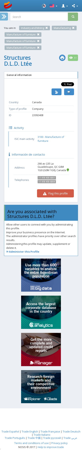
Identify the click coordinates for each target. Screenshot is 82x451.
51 (75, 57)
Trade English (30, 431)
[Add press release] (69, 91)
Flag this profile (57, 193)
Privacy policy (59, 443)
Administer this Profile (23, 251)
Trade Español (10, 431)
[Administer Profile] (57, 91)
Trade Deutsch (71, 431)
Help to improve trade (51, 447)
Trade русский (52, 438)
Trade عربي (70, 438)
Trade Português (15, 438)
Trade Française (50, 431)
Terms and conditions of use (31, 443)
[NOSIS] (44, 6)
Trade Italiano (42, 434)
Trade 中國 (34, 438)
